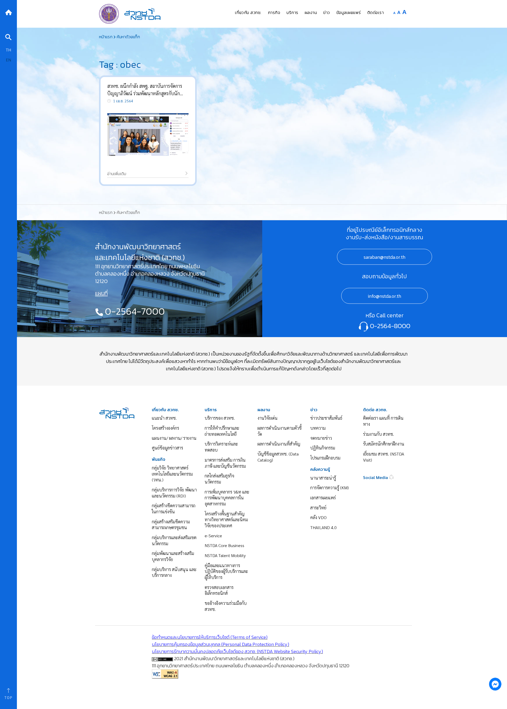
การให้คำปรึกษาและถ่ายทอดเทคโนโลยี (222, 431)
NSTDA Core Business (224, 545)
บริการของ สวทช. (220, 418)
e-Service (213, 535)
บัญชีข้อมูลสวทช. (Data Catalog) (278, 457)
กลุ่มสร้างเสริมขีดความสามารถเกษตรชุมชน (171, 524)
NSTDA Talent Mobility (225, 555)
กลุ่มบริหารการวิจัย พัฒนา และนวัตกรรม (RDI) (174, 493)
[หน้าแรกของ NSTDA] (117, 412)
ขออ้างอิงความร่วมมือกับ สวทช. (226, 606)
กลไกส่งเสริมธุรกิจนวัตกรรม (219, 479)
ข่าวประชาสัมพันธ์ (326, 418)
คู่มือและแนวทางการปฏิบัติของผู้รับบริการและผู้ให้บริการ (226, 571)
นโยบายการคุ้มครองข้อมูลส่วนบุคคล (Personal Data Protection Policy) (220, 644)
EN (8, 60)
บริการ (211, 410)
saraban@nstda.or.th (384, 256)
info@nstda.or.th (384, 295)
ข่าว (313, 410)
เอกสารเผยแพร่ (323, 497)
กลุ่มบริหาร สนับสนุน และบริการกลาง (174, 572)
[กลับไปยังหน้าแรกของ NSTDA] (8, 12)
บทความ (318, 428)
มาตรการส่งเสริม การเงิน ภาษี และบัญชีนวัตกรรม (225, 463)
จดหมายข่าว (321, 438)
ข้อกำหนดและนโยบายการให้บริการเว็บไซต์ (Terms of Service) (209, 637)
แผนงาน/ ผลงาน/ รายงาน (174, 438)
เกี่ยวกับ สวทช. (165, 410)
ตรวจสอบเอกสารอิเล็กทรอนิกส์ (219, 590)
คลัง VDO (318, 517)
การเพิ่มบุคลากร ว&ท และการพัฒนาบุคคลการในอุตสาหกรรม (227, 497)
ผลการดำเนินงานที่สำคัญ (278, 444)
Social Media (376, 477)
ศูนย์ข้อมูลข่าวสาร (167, 448)
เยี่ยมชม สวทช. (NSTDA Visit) (383, 457)
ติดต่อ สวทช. (375, 410)
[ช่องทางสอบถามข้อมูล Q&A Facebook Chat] (495, 684)
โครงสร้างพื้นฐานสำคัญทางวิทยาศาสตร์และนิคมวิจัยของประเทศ (226, 519)
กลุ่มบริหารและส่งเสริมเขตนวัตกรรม (174, 540)
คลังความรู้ (320, 469)
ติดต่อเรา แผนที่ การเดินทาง (383, 421)
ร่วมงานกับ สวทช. (378, 434)
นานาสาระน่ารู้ (323, 478)
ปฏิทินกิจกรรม (322, 448)
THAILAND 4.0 (323, 527)
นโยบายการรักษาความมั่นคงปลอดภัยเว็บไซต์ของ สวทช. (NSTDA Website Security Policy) (237, 651)
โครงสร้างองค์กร (165, 428)
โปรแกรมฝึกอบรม (325, 458)
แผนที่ (101, 293)
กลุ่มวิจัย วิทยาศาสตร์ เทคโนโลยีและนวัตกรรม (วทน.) (172, 473)
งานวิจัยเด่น (267, 418)
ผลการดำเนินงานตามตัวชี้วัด (279, 431)
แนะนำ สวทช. (164, 418)
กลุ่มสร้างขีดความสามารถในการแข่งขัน (173, 508)
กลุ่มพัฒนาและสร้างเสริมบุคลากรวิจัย (173, 556)
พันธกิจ (158, 459)
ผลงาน (263, 410)
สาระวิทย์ (318, 507)
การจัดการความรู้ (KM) (329, 487)
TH (8, 49)
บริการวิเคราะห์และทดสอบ (221, 447)
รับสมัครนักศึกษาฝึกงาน (383, 444)
